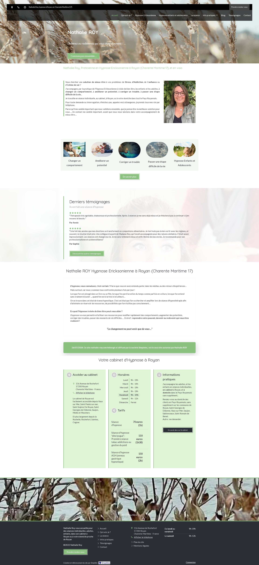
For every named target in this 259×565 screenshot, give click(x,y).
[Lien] (74, 149)
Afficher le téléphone (85, 393)
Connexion (191, 562)
